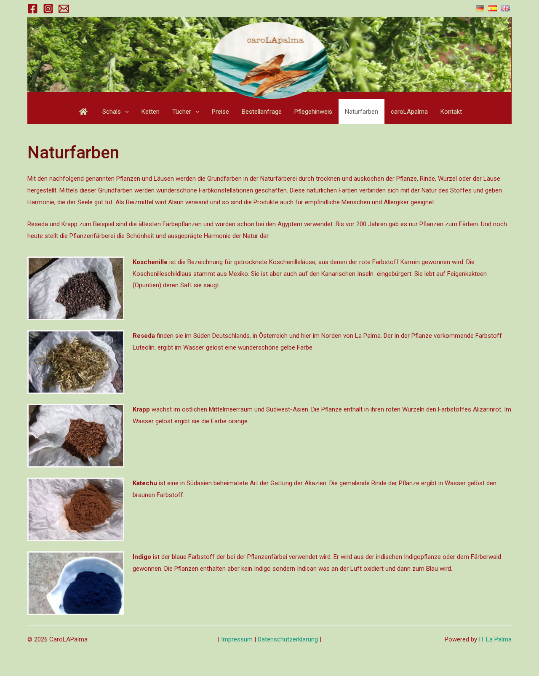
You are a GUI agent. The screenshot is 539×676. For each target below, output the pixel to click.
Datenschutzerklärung (288, 639)
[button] (125, 111)
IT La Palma (495, 639)
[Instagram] (48, 8)
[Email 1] (64, 8)
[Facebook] (32, 8)
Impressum (237, 639)
